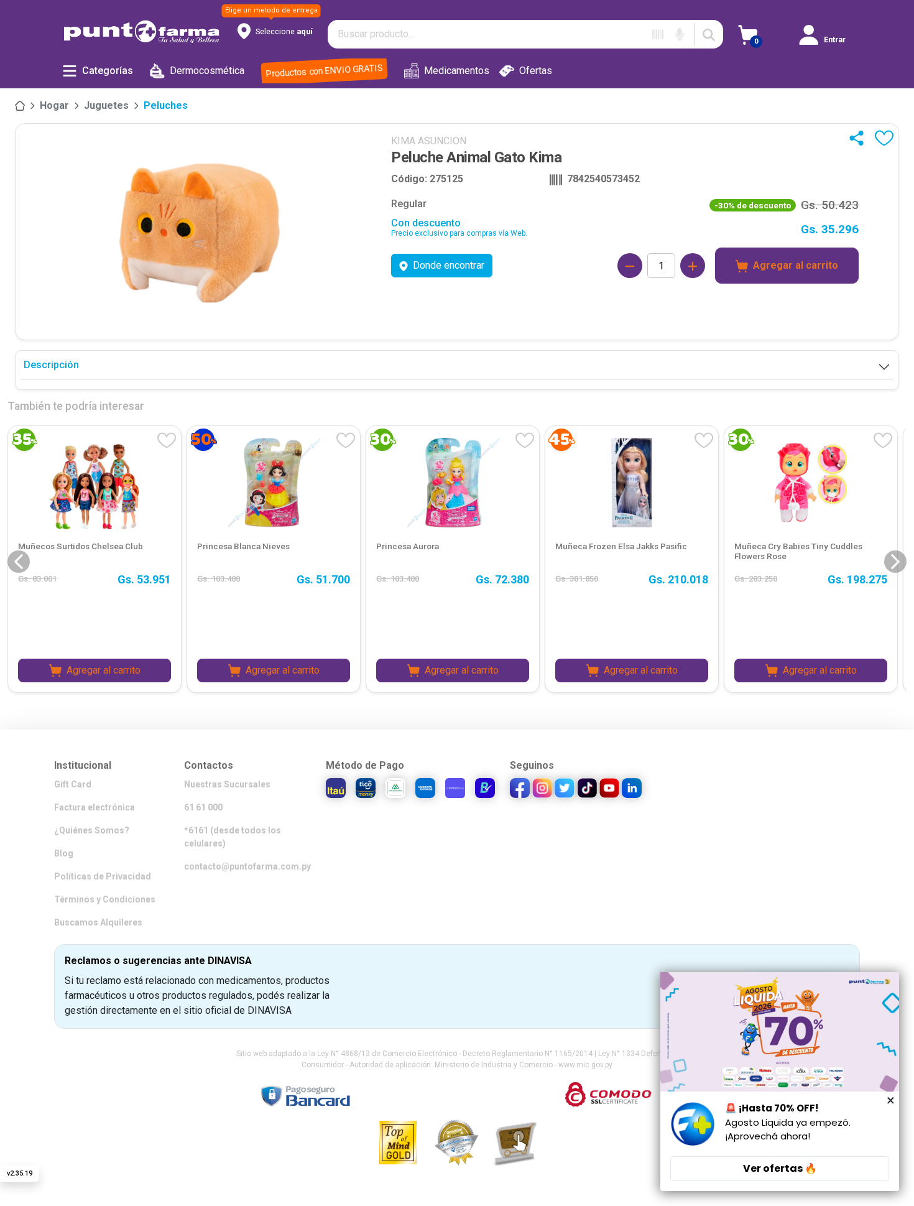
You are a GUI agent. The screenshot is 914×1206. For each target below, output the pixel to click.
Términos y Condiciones (104, 899)
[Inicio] (20, 106)
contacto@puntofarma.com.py (247, 866)
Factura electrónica (94, 807)
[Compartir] (859, 138)
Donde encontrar (448, 265)
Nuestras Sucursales (227, 784)
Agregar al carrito (795, 265)
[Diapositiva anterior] (18, 561)
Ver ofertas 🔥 (780, 1168)
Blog (63, 853)
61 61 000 (203, 807)
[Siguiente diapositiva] (895, 561)
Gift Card (72, 784)
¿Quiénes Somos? (91, 830)
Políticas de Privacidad (102, 876)
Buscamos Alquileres (98, 922)
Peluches (166, 105)
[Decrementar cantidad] (629, 265)
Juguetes (106, 105)
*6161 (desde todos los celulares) (232, 836)
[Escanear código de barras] (658, 34)
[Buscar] (709, 34)
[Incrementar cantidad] (692, 265)
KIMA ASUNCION (428, 141)
